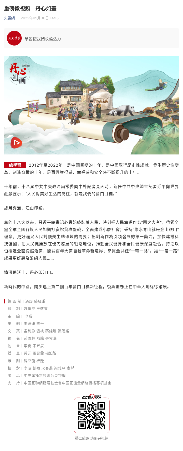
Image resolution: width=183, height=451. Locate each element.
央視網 (9, 18)
